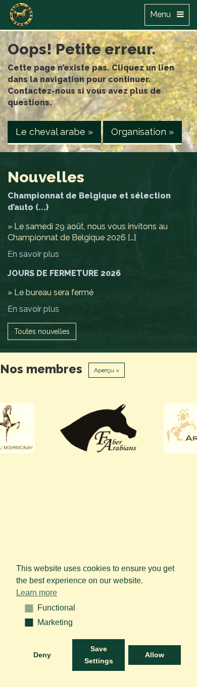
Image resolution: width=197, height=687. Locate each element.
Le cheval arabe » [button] (54, 131)
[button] (25, 607)
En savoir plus (33, 254)
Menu (163, 14)
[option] (99, 428)
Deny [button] (42, 655)
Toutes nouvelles (42, 331)
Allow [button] (154, 655)
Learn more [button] (36, 592)
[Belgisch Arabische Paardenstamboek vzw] (21, 12)
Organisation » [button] (142, 131)
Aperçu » (106, 370)
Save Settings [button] (98, 655)
